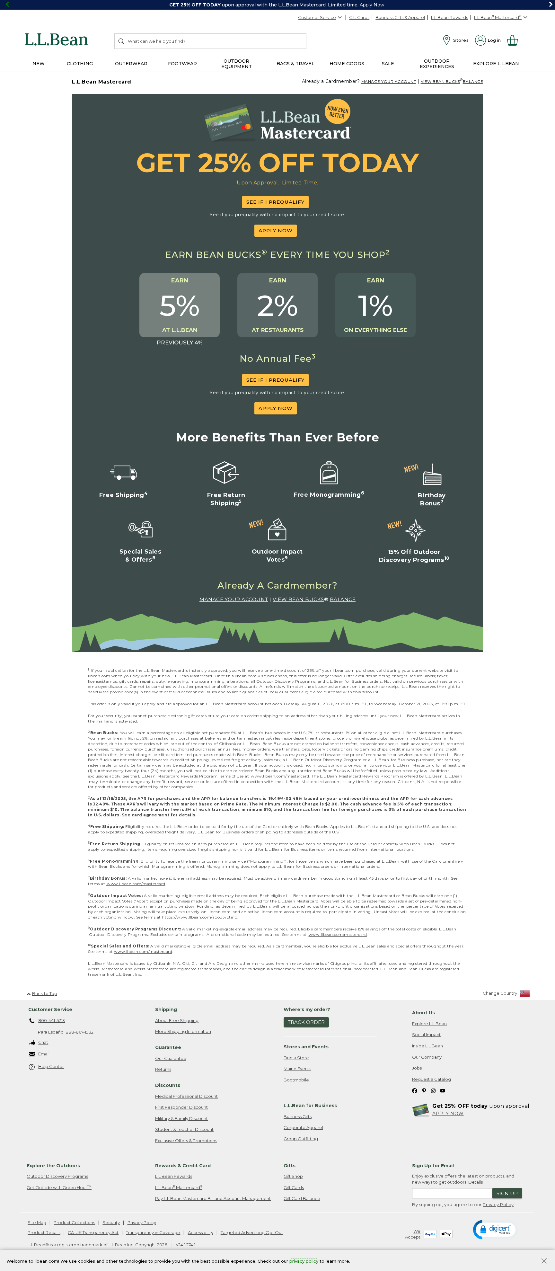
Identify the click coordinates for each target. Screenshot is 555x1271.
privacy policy (303, 1260)
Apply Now (372, 5)
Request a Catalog (431, 1079)
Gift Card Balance (302, 1198)
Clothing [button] (80, 64)
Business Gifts (298, 1116)
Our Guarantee (170, 1058)
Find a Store (296, 1057)
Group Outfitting (301, 1138)
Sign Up (507, 1193)
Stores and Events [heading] (306, 1047)
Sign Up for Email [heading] (433, 1166)
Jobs (417, 1068)
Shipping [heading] (166, 1009)
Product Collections (74, 1222)
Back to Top (44, 993)
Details (475, 1182)
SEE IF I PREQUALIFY (275, 202)
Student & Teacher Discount (184, 1129)
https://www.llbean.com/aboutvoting (199, 917)
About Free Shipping (176, 1020)
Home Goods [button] (347, 64)
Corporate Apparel (303, 1127)
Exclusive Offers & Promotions (186, 1140)
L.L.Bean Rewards (449, 17)
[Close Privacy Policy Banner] (544, 1261)
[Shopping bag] (515, 40)
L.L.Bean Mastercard (178, 1187)
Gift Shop (293, 1176)
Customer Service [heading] (50, 1009)
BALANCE (473, 81)
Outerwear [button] (131, 64)
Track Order (306, 1022)
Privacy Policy (498, 1204)
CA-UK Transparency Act (93, 1232)
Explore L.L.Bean (429, 1023)
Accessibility (200, 1232)
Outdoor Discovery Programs (57, 1176)
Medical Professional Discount (186, 1096)
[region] (277, 5)
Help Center (51, 1066)
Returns (163, 1069)
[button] (495, 1229)
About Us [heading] (423, 1013)
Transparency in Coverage (153, 1232)
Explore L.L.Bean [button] (496, 64)
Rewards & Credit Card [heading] (183, 1166)
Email (43, 1053)
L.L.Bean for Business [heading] (310, 1105)
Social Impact (426, 1034)
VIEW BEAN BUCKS (440, 81)
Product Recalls (44, 1232)
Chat (43, 1042)
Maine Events (297, 1068)
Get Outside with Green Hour (59, 1187)
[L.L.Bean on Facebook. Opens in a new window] (414, 1090)
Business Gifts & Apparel (400, 17)
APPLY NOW (276, 230)
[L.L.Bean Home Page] (58, 40)
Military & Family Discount (181, 1118)
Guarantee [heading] (168, 1047)
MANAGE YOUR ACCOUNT (388, 81)
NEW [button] (38, 64)
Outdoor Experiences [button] (437, 63)
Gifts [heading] (289, 1166)
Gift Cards (359, 17)
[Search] (122, 41)
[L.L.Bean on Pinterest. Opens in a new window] (424, 1090)
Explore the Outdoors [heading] (53, 1166)
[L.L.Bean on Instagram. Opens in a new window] (433, 1090)
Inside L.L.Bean (427, 1045)
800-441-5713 (51, 1020)
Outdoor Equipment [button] (236, 63)
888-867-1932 (79, 1032)
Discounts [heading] (167, 1085)
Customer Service (317, 17)
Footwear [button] (182, 64)
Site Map (37, 1222)
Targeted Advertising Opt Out (252, 1232)
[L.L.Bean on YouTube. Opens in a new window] (442, 1090)
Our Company (427, 1057)
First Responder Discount (181, 1107)
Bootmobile (296, 1079)
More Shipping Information (183, 1031)
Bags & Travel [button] (295, 64)
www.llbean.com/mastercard (280, 776)
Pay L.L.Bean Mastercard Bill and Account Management (213, 1198)
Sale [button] (388, 64)
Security (111, 1222)
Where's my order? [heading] (307, 1009)
